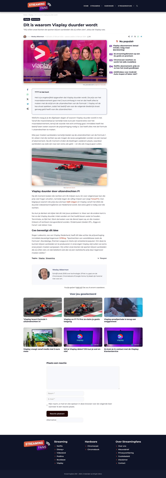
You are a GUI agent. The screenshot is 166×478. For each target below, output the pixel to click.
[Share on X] (135, 36)
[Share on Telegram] (141, 36)
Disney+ (60, 449)
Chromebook (93, 449)
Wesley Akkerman (37, 36)
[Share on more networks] (128, 36)
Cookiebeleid (124, 456)
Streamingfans (125, 6)
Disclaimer (123, 460)
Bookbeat (61, 460)
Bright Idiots (97, 474)
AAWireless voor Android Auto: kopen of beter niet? (125, 73)
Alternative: (51, 420)
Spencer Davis (70, 187)
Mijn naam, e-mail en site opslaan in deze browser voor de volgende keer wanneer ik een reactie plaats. (80, 405)
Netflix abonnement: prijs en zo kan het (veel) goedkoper (126, 67)
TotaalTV (95, 199)
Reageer (103, 258)
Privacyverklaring (126, 453)
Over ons (122, 446)
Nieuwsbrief (123, 449)
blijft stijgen (72, 202)
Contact (121, 463)
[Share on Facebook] (131, 36)
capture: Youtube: (100, 84)
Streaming (95, 6)
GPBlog (62, 238)
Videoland (61, 453)
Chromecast (93, 446)
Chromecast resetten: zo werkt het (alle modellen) (125, 61)
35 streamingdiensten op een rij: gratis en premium (127, 55)
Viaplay (31, 15)
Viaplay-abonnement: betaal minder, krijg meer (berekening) (125, 48)
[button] (137, 6)
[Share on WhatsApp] (138, 36)
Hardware (109, 6)
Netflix (60, 446)
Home (86, 6)
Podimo (60, 456)
